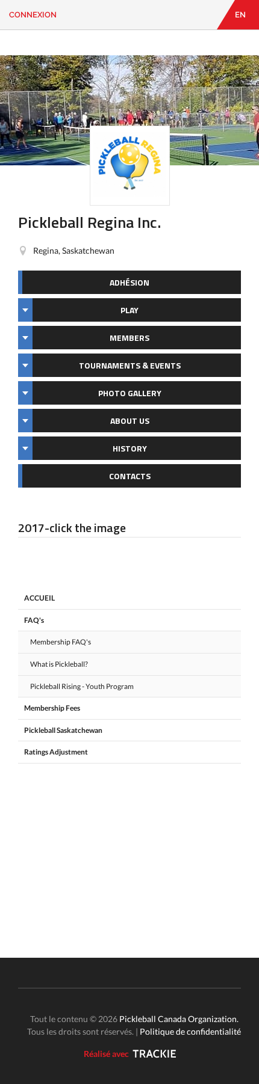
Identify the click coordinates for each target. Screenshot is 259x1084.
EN (240, 14)
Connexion (33, 14)
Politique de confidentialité (190, 1031)
